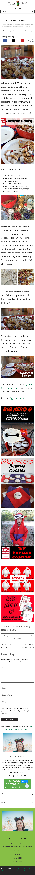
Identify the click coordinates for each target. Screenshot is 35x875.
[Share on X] (14, 40)
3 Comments (27, 31)
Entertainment (14, 636)
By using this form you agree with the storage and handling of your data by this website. (16, 710)
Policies (17, 854)
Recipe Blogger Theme (20, 869)
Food (21, 636)
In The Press (17, 862)
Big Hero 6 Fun (17, 398)
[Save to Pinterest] (23, 40)
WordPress (24, 871)
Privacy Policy (15, 871)
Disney (5, 636)
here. (23, 772)
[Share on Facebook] (5, 40)
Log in (31, 871)
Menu (19, 8)
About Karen (17, 851)
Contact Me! (17, 858)
